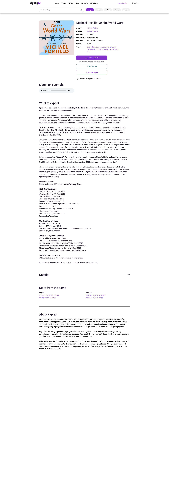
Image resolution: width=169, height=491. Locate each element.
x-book (126, 10)
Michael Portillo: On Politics (47, 298)
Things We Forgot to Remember (49, 295)
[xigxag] (35, 3)
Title (98, 10)
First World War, (98, 49)
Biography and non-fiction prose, (98, 47)
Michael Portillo (92, 28)
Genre (116, 10)
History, (106, 49)
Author (108, 10)
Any (90, 10)
